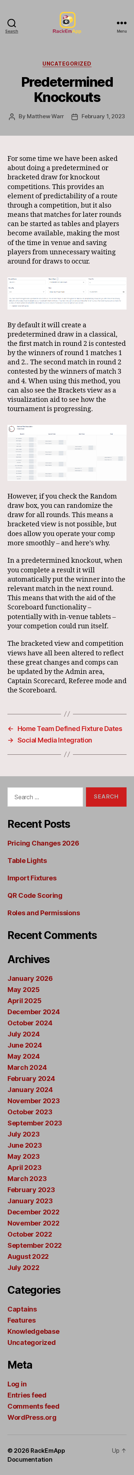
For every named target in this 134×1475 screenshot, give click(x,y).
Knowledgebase (33, 1331)
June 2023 (24, 1145)
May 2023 (23, 1156)
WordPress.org (32, 1417)
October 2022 (29, 1234)
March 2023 (27, 1179)
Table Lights (27, 860)
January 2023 (30, 1201)
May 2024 (23, 1056)
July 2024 (23, 1034)
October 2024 (29, 1023)
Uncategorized (67, 63)
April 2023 (24, 1167)
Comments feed (33, 1406)
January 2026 (30, 978)
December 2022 (33, 1212)
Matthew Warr (45, 116)
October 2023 (29, 1112)
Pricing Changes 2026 (43, 843)
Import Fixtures (32, 878)
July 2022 (23, 1267)
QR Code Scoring (35, 895)
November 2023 (33, 1101)
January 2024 (30, 1090)
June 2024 (24, 1045)
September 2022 (34, 1245)
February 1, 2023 (103, 116)
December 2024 (33, 1012)
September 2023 (34, 1123)
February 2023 (31, 1190)
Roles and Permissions (43, 913)
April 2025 (24, 1001)
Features (21, 1320)
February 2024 (31, 1078)
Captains (22, 1309)
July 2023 (23, 1134)
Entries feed (27, 1395)
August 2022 (28, 1256)
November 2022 (33, 1223)
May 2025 (23, 989)
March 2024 (27, 1067)
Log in (16, 1384)
